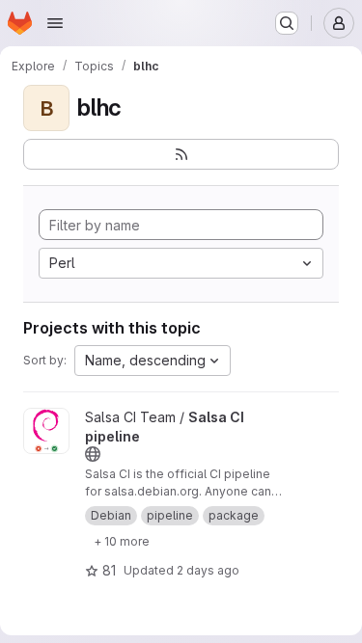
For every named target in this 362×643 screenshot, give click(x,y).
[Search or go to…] (286, 23)
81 (109, 570)
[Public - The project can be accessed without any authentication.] (92, 454)
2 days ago (208, 570)
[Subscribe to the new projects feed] (181, 154)
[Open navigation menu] (55, 23)
